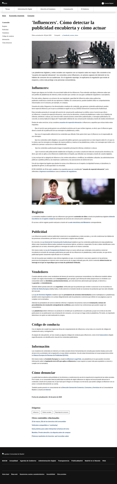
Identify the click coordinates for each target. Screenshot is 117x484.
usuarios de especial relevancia (70, 122)
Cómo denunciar (7, 43)
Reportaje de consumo (61, 412)
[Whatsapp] (32, 467)
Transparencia (63, 461)
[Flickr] (43, 467)
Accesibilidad (51, 474)
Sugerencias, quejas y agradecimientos (32, 474)
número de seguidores (69, 171)
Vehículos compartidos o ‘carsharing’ (45, 425)
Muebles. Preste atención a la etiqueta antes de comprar (51, 432)
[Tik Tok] (37, 467)
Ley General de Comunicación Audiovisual (56, 242)
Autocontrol (103, 335)
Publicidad (5, 29)
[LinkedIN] (26, 467)
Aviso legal (5, 474)
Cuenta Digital (108, 3)
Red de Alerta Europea (41, 289)
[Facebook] (4, 467)
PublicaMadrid (77, 461)
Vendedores (5, 33)
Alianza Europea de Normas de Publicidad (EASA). (50, 355)
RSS (104, 461)
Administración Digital (47, 461)
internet (48, 389)
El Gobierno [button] (85, 9)
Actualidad (13, 461)
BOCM (4, 461)
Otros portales (61, 474)
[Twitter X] (15, 467)
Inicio (4, 16)
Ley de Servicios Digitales (43, 295)
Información (5, 39)
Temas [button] (7, 9)
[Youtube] (21, 467)
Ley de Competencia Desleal (55, 250)
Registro (4, 26)
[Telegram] (48, 467)
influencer (36, 412)
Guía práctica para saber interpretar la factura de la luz (50, 429)
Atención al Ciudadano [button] (47, 9)
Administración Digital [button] (25, 9)
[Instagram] (10, 467)
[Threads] (54, 467)
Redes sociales (47, 412)
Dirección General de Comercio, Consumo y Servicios (80, 387)
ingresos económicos (47, 171)
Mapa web (14, 474)
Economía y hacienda (16, 16)
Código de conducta (8, 36)
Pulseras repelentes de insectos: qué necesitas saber (50, 436)
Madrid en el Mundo (92, 461)
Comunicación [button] (68, 9)
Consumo (31, 16)
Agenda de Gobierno (28, 461)
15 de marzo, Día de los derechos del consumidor (49, 421)
